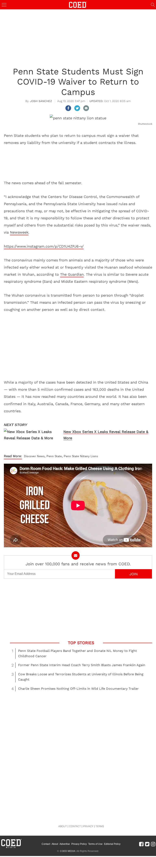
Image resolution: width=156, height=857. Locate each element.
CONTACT (75, 826)
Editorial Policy (112, 844)
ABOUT (62, 826)
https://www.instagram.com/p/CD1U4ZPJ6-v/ (44, 246)
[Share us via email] (86, 108)
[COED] (78, 4)
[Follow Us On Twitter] (147, 844)
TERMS (99, 826)
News (40, 456)
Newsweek (19, 232)
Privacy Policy (79, 844)
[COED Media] (11, 847)
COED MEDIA (68, 851)
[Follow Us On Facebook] (141, 844)
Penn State (54, 456)
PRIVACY (88, 826)
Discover (30, 456)
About (55, 844)
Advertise (65, 844)
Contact (46, 844)
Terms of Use (95, 844)
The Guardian (72, 274)
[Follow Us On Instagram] (153, 844)
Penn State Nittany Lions (81, 456)
